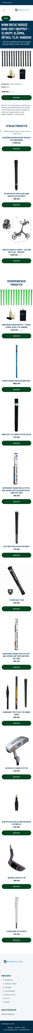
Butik (6, 18)
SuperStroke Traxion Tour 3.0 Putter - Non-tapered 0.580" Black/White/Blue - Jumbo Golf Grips (16, 490)
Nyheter (7, 1002)
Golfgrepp (18, 84)
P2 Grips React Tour (16, 600)
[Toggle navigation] (3, 10)
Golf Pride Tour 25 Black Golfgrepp (16, 546)
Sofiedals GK (9, 980)
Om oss (7, 998)
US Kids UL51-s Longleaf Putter (16, 768)
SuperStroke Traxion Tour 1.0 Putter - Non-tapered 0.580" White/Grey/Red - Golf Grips (16, 656)
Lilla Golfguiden (10, 991)
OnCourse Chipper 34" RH (16, 878)
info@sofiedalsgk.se (7, 2)
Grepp (12, 84)
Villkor (23, 1027)
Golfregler (8, 987)
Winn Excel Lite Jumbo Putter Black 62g (16, 434)
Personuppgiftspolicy (10, 1030)
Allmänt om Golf (10, 995)
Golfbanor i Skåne (11, 984)
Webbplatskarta (24, 1030)
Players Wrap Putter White (17, 931)
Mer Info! (16, 97)
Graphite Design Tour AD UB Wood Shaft (16, 381)
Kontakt (17, 1027)
